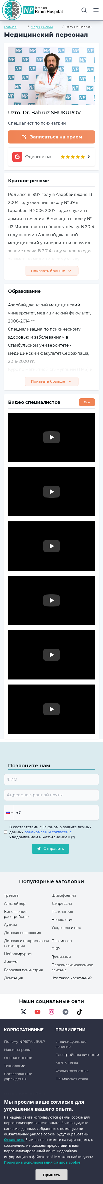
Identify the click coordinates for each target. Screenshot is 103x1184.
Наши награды (17, 1049)
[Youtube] (37, 1012)
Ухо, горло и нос (66, 927)
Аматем (11, 962)
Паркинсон (62, 941)
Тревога (11, 895)
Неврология (62, 919)
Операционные (18, 1057)
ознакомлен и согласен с (48, 832)
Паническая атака (72, 1079)
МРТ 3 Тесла (67, 1062)
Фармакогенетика (72, 1070)
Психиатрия (62, 911)
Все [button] (87, 402)
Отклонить (14, 1139)
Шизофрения (64, 895)
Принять (51, 1174)
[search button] (84, 10)
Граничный (61, 957)
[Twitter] (23, 1012)
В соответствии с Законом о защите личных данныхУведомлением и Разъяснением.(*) (50, 832)
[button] (9, 812)
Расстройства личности (77, 1054)
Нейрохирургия (18, 954)
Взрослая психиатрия (23, 970)
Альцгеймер (15, 903)
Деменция (13, 978)
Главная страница (11, 27)
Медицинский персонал (42, 27)
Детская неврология (22, 932)
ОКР (56, 949)
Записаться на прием (56, 137)
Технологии (14, 1065)
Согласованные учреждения (18, 1076)
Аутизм (10, 924)
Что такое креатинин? (72, 978)
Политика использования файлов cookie (42, 1162)
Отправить (54, 848)
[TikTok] (79, 1012)
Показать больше (48, 271)
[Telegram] (65, 1012)
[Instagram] (51, 1012)
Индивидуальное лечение (71, 1044)
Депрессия (62, 903)
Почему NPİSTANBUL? (24, 1041)
